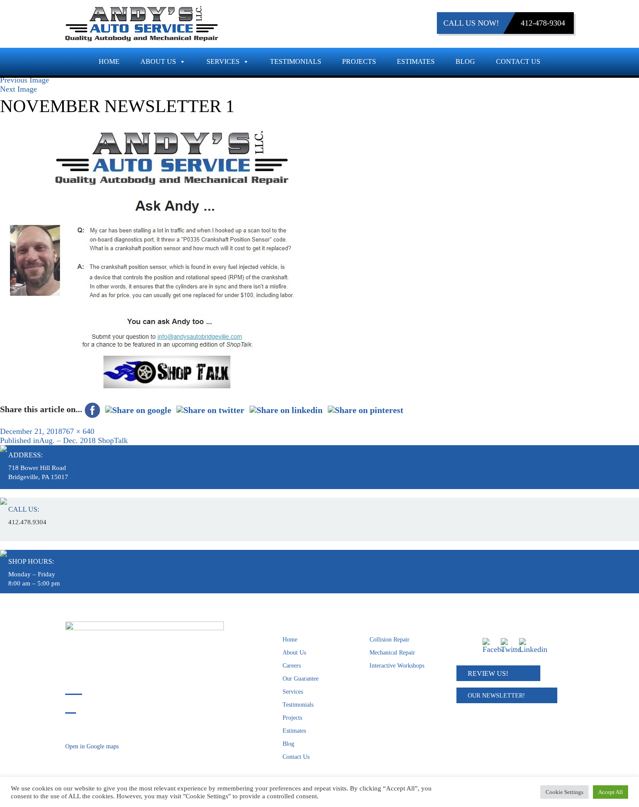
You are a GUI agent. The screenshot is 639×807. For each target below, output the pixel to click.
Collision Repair (389, 639)
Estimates (416, 61)
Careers (292, 665)
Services (223, 61)
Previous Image (24, 80)
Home (109, 61)
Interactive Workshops (396, 665)
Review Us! (488, 673)
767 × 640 (78, 431)
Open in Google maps (92, 746)
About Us (158, 61)
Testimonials (295, 61)
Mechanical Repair (392, 652)
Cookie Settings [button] (564, 792)
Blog (465, 61)
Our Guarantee (301, 678)
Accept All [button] (610, 792)
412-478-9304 (543, 23)
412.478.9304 (27, 522)
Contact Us (518, 61)
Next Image (18, 89)
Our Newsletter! (496, 695)
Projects (359, 61)
